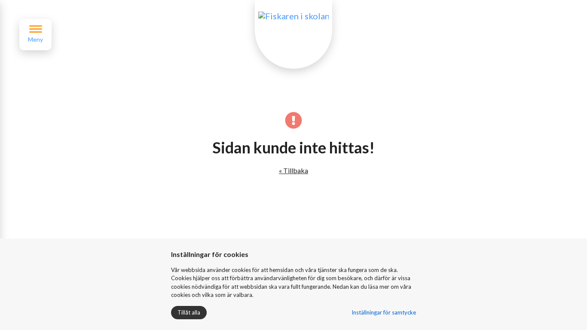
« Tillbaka (293, 170)
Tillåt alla (188, 312)
